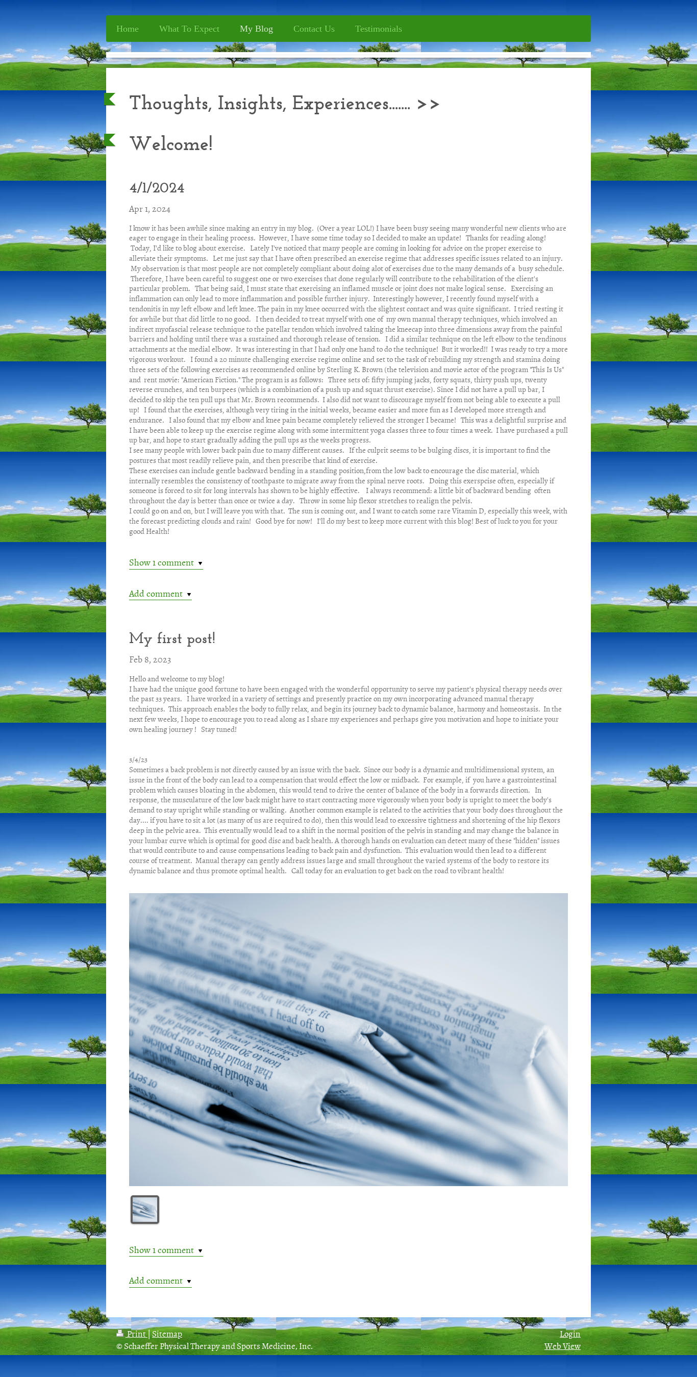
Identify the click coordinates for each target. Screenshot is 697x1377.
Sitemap (167, 1333)
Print (136, 1333)
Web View (562, 1345)
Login (570, 1333)
